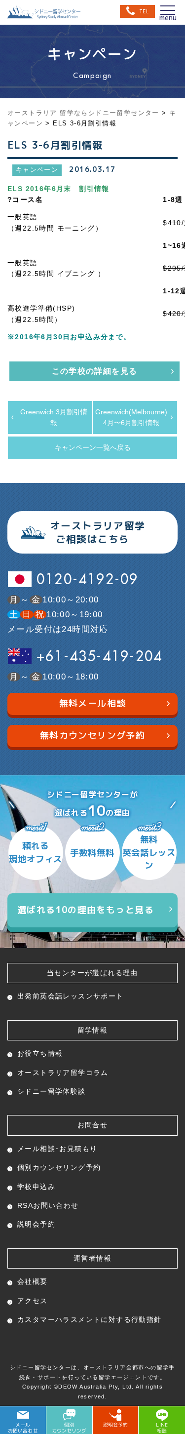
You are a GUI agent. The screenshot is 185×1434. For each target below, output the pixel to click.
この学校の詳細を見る (95, 371)
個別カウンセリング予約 (59, 1167)
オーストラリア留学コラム (63, 1072)
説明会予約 (36, 1224)
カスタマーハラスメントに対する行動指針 (89, 1319)
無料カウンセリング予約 (92, 735)
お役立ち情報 (40, 1053)
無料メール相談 (92, 703)
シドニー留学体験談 (51, 1091)
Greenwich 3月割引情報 (53, 417)
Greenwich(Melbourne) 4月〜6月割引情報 (131, 417)
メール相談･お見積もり (57, 1149)
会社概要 (32, 1281)
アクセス (32, 1301)
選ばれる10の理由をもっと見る (85, 910)
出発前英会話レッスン (70, 996)
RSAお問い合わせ (48, 1205)
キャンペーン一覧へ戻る (93, 447)
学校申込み (36, 1187)
